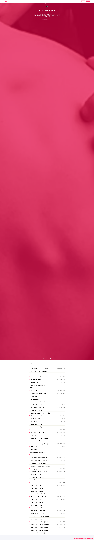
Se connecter (83, 1)
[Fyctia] (6, 1)
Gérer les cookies (85, 538)
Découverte (76, 1)
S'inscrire (89, 1)
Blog (78, 1)
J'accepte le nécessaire (78, 538)
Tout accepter (91, 538)
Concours (73, 1)
